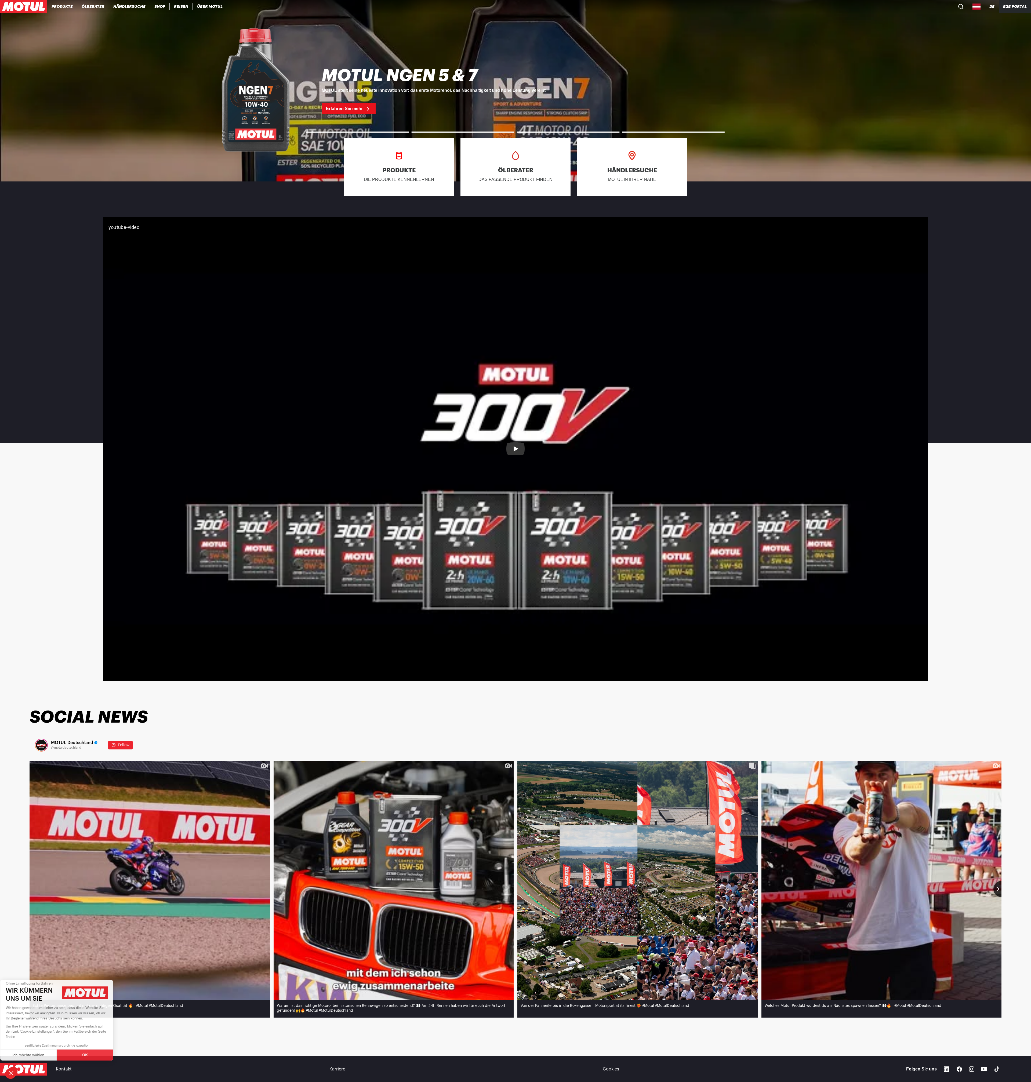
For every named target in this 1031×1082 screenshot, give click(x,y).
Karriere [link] (337, 1069)
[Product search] (961, 6)
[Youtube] (984, 1069)
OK (90, 1055)
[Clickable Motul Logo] (23, 6)
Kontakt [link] (64, 1069)
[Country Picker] (976, 6)
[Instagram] (971, 1069)
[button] (11, 1072)
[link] (160, 6)
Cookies (611, 1069)
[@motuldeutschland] (41, 745)
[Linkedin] (946, 1069)
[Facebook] (959, 1069)
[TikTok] (997, 1069)
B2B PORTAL (1015, 6)
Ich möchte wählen (33, 1055)
